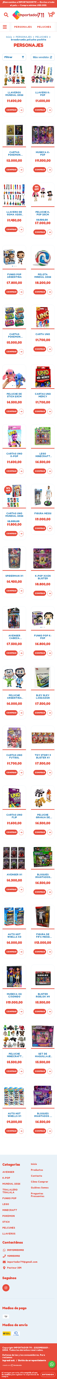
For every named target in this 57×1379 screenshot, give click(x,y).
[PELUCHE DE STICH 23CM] (21, 411)
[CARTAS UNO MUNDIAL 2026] (21, 533)
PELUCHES (44, 26)
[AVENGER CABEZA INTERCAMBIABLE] (21, 653)
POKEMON (8, 1216)
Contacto (36, 1175)
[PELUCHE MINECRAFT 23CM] (21, 1071)
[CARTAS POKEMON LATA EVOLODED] (21, 351)
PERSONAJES (23, 26)
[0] (50, 15)
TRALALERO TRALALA (10, 1191)
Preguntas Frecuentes (37, 1195)
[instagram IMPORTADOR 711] (6, 1287)
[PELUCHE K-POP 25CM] (49, 232)
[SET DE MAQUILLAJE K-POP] (49, 1071)
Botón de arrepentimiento (32, 1360)
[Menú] (4, 27)
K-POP (6, 1178)
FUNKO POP (9, 1198)
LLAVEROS (8, 1233)
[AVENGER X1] (21, 889)
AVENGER (8, 1172)
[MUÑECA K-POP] (49, 170)
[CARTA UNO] (49, 349)
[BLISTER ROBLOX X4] (49, 1011)
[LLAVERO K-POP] (49, 110)
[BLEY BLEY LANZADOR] (49, 713)
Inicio (9, 37)
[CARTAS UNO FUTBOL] (21, 772)
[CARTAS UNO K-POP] (21, 471)
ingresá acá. (8, 1360)
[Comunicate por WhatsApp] (51, 1364)
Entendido (48, 1374)
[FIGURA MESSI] (49, 528)
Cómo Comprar (39, 1181)
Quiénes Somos (40, 1187)
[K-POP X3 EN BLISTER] (49, 593)
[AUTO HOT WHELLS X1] (21, 1131)
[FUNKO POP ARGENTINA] (21, 292)
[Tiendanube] (12, 1366)
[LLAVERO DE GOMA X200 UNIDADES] (21, 229)
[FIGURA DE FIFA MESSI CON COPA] (49, 952)
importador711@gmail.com (22, 1261)
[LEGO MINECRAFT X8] (49, 471)
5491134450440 (15, 1250)
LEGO (5, 1204)
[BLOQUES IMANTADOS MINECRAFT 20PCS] (49, 892)
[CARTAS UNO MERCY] (49, 411)
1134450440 (13, 1256)
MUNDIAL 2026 (11, 1183)
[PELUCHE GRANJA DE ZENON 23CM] (49, 832)
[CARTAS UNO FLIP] (21, 832)
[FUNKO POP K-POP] (49, 653)
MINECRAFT (9, 1210)
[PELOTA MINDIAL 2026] (49, 292)
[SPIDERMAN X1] (21, 591)
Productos (37, 1170)
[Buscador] (6, 14)
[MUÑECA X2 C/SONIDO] (21, 1011)
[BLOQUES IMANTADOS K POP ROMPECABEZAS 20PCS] (49, 1131)
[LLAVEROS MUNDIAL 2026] (21, 110)
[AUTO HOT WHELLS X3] (21, 952)
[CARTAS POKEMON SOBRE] (21, 170)
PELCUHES (8, 1227)
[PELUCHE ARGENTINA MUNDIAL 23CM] (21, 713)
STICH (6, 1221)
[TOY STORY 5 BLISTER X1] (49, 772)
